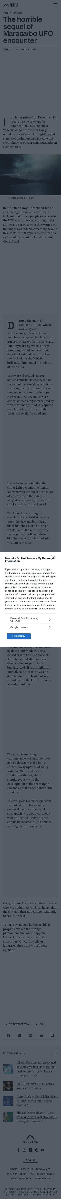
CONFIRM (19, 636)
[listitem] (30, 619)
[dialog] (30, 599)
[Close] (54, 558)
